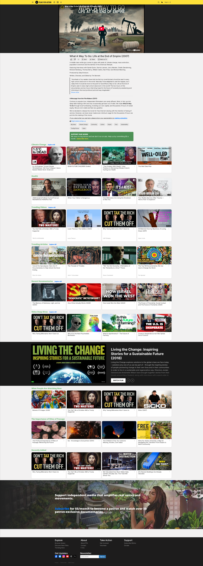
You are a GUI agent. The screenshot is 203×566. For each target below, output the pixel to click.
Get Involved (104, 543)
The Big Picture (75, 128)
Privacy (56, 562)
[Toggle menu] (32, 2)
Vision (84, 128)
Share (93, 59)
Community (94, 124)
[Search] (158, 2)
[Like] (71, 59)
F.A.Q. (83, 548)
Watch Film (118, 380)
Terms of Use (63, 562)
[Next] (132, 380)
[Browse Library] (57, 2)
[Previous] (128, 380)
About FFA (84, 543)
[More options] (63, 166)
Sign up (102, 556)
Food (116, 124)
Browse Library (60, 543)
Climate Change (83, 124)
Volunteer (103, 545)
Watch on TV (103, 59)
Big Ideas (73, 124)
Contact (83, 545)
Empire (109, 124)
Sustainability (124, 124)
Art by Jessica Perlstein (194, 527)
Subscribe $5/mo (130, 543)
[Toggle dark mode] (162, 2)
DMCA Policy (71, 562)
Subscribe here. (83, 139)
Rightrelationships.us (78, 121)
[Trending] (61, 2)
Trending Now (60, 548)
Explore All (51, 145)
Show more (75, 92)
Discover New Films (62, 545)
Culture (102, 124)
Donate (126, 545)
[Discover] (54, 2)
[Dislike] (75, 59)
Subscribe (62, 509)
